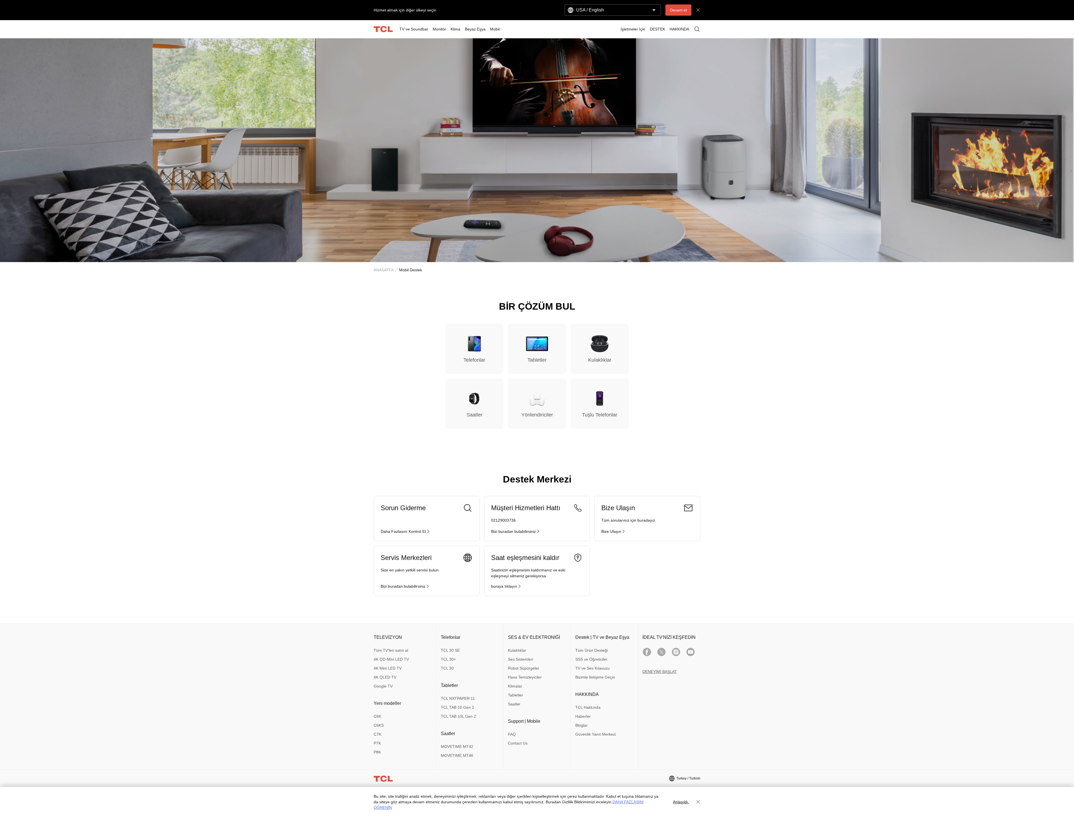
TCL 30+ (448, 659)
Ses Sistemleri (520, 659)
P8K (377, 752)
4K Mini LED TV (388, 668)
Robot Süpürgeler (523, 668)
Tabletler (515, 695)
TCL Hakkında (587, 707)
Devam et (678, 10)
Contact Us (517, 743)
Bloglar (581, 725)
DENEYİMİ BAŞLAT (659, 671)
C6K (377, 716)
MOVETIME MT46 (457, 755)
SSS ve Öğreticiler (591, 659)
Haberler (583, 716)
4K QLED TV (385, 677)
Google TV (383, 686)
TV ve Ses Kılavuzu (592, 668)
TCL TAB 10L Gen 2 (458, 716)
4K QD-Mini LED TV (391, 659)
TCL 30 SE (450, 650)
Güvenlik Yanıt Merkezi (595, 734)
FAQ (512, 734)
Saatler (514, 704)
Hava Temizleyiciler (525, 677)
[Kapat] (698, 802)
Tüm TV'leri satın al (391, 650)
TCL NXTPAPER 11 (458, 698)
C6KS (379, 725)
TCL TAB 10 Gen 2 (457, 707)
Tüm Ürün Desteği (591, 650)
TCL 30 (447, 668)
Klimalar (515, 686)
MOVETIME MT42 (457, 746)
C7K (377, 734)
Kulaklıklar (517, 650)
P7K (377, 743)
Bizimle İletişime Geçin (595, 677)
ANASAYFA (384, 270)
